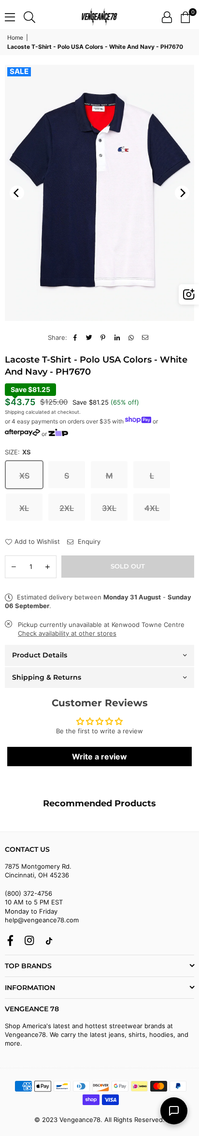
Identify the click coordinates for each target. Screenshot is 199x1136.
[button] (185, 17)
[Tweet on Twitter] (89, 337)
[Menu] (9, 17)
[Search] (29, 17)
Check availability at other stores (67, 633)
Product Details (39, 655)
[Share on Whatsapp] (131, 337)
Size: (18, 452)
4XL (151, 508)
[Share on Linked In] (117, 337)
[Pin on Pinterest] (103, 337)
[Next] (182, 193)
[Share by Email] (145, 337)
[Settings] (166, 17)
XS (24, 476)
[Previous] (17, 193)
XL (24, 508)
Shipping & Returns (46, 677)
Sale (19, 71)
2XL (66, 508)
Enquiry (88, 541)
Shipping (14, 412)
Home (15, 37)
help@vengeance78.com (42, 920)
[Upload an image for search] (189, 294)
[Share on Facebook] (75, 337)
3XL (109, 508)
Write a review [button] (99, 756)
